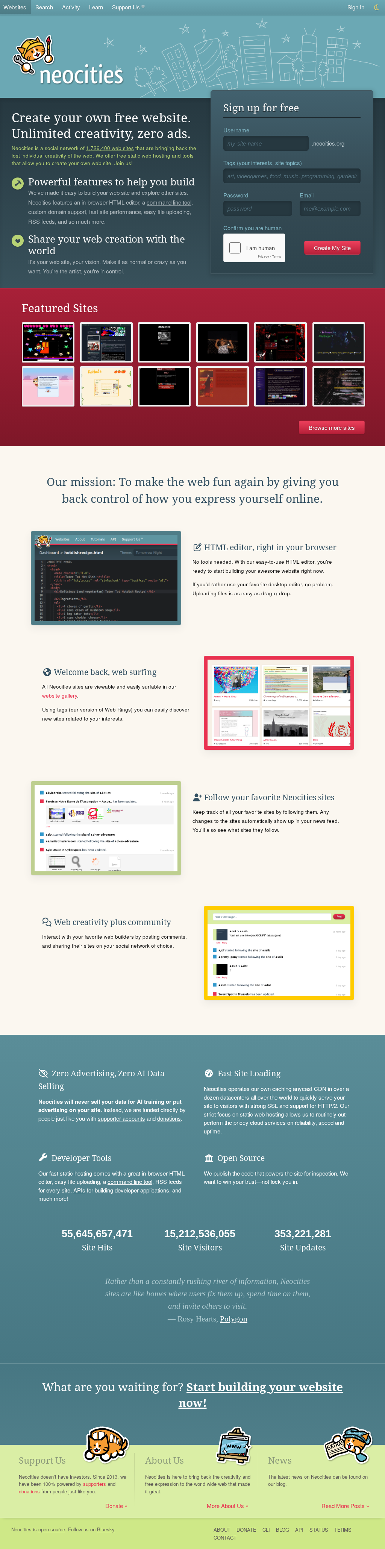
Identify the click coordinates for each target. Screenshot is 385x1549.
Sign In (355, 7)
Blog (282, 1529)
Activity (71, 7)
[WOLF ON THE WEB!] (164, 342)
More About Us (225, 1506)
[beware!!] (164, 386)
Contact (225, 1537)
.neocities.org (328, 143)
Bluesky (106, 1529)
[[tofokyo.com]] (338, 386)
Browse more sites (332, 427)
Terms (343, 1529)
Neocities (21, 1529)
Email (307, 195)
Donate (114, 1506)
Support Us (126, 7)
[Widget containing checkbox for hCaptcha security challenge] (254, 248)
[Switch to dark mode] (377, 7)
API (299, 1529)
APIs (79, 1190)
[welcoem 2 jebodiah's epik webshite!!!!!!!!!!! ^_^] (48, 342)
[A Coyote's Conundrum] (48, 386)
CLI (266, 1529)
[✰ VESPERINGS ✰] (280, 342)
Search (44, 7)
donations (169, 1118)
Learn (96, 7)
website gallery (59, 695)
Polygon (233, 1318)
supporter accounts (121, 1118)
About (222, 1529)
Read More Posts (343, 1506)
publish (222, 1173)
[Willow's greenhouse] (106, 386)
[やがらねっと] (106, 342)
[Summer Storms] (222, 386)
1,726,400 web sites (110, 148)
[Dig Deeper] (338, 342)
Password (235, 195)
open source (51, 1529)
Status (318, 1529)
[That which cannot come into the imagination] (222, 342)
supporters (94, 1483)
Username (236, 130)
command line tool (169, 203)
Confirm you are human (252, 228)
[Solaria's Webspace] (280, 386)
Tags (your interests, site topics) (262, 163)
